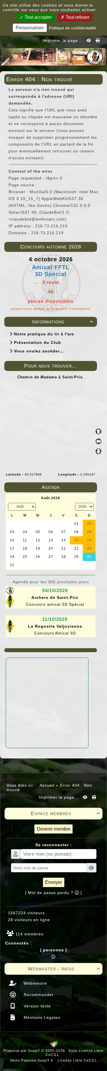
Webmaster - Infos (64, 969)
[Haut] (98, 431)
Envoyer (53, 882)
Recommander (38, 994)
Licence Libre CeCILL (76, 1060)
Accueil (47, 785)
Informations (63, 322)
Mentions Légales (41, 1017)
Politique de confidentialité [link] (72, 28)
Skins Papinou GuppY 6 (32, 1060)
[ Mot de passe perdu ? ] (53, 892)
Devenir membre (53, 829)
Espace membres (65, 813)
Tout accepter (37, 17)
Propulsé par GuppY (22, 1051)
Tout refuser (76, 17)
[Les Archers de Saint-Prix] (53, 56)
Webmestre (34, 983)
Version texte (36, 1006)
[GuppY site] (53, 1047)
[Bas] (98, 451)
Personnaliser (30, 27)
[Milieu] (98, 441)
